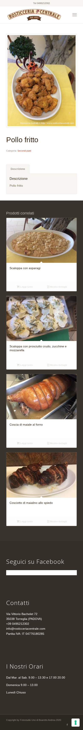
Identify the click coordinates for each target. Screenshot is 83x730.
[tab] (17, 169)
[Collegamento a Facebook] (67, 724)
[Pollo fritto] (41, 80)
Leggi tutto (26, 286)
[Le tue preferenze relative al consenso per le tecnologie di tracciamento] (76, 723)
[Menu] (74, 15)
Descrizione (18, 169)
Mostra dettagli (58, 286)
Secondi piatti (24, 150)
